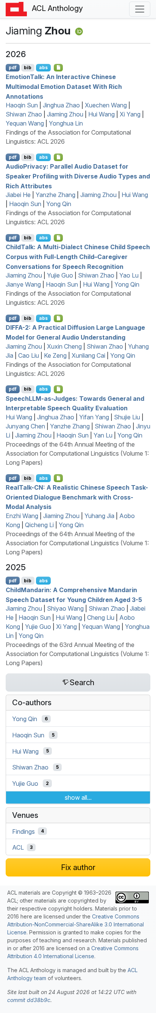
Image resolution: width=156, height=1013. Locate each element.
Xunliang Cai (88, 355)
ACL (18, 847)
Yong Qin (58, 204)
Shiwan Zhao (24, 114)
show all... (78, 797)
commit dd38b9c (28, 1000)
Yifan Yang (94, 417)
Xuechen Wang (106, 105)
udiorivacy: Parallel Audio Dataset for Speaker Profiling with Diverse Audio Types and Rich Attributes (78, 176)
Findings (23, 831)
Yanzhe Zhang (55, 195)
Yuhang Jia (99, 516)
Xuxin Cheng (64, 346)
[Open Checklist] (58, 67)
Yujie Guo (60, 275)
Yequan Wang (25, 123)
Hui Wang (101, 114)
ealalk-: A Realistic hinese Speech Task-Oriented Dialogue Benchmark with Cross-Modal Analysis (77, 497)
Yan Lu (103, 435)
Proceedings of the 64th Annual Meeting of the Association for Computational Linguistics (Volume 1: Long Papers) (77, 453)
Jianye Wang (23, 284)
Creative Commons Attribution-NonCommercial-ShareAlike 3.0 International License (75, 924)
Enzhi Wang (22, 516)
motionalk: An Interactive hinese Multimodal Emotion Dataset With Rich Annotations (64, 86)
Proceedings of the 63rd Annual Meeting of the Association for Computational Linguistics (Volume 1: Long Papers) (77, 654)
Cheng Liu (100, 617)
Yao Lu (129, 275)
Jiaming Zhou (65, 114)
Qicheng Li (39, 525)
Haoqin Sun (22, 105)
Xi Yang (130, 114)
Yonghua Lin (66, 123)
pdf (13, 67)
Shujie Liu (127, 417)
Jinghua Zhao (61, 105)
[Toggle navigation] (139, 9)
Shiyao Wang (65, 608)
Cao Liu (28, 355)
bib (27, 67)
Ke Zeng (55, 355)
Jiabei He (18, 195)
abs (43, 67)
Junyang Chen (25, 426)
